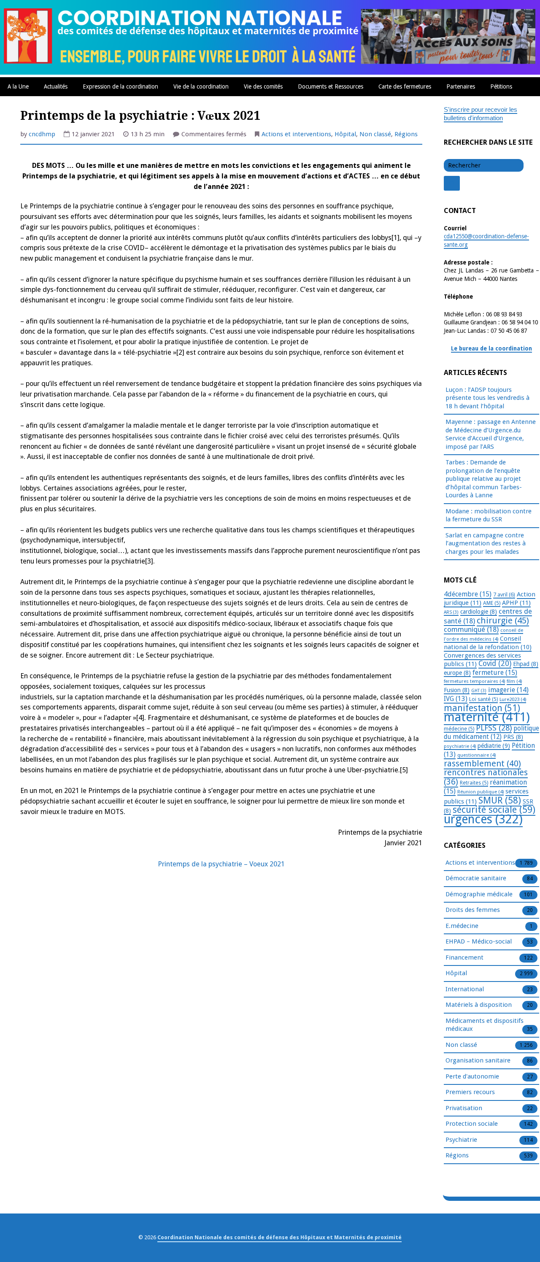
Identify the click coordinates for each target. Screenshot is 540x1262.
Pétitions (501, 86)
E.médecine (462, 926)
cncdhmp (42, 134)
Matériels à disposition (479, 1005)
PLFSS (494, 727)
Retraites (474, 783)
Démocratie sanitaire (476, 878)
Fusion (457, 690)
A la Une (18, 86)
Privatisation (464, 1108)
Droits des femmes (473, 910)
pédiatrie (494, 745)
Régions (406, 134)
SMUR (499, 800)
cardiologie (478, 611)
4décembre (467, 594)
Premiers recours (470, 1092)
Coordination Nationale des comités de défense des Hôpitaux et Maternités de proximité (279, 1237)
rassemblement (482, 763)
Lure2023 (513, 699)
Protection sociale (472, 1123)
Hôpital (345, 134)
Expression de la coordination (120, 86)
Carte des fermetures (404, 86)
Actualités (56, 86)
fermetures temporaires (474, 681)
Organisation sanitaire (478, 1060)
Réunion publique (480, 792)
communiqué (471, 629)
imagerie (508, 690)
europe (457, 672)
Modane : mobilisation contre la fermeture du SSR (489, 515)
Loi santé (483, 699)
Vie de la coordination (201, 86)
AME (491, 603)
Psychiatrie (461, 1139)
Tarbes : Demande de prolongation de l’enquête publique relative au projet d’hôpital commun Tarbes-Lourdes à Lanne (484, 478)
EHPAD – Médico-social (479, 941)
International (465, 989)
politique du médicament (491, 733)
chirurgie (503, 620)
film (514, 681)
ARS (451, 612)
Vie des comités (263, 86)
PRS (513, 736)
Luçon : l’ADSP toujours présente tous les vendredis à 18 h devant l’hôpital (487, 398)
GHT (478, 690)
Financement (464, 957)
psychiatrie (460, 746)
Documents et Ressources (330, 86)
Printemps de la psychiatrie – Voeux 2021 (221, 864)
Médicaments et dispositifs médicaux (485, 1025)
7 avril (504, 594)
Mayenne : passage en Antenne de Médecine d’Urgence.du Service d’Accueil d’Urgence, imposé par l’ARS (491, 434)
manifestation (482, 708)
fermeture (494, 673)
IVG (455, 699)
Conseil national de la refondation (488, 643)
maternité (487, 717)
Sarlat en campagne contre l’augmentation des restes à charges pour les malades (486, 543)
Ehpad (525, 664)
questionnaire (476, 755)
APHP (516, 603)
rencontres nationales (486, 777)
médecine (459, 729)
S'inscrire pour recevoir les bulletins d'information (480, 114)
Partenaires (460, 86)
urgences (483, 819)
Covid (494, 663)
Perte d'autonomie (472, 1076)
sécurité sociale (494, 809)
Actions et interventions (296, 134)
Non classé (375, 134)
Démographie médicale (479, 894)
